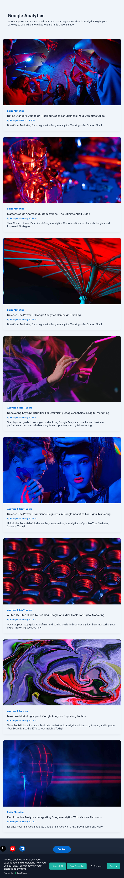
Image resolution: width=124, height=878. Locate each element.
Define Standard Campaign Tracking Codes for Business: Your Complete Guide (56, 115)
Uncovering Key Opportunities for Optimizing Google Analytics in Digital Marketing (58, 412)
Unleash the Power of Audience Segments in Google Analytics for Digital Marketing (59, 514)
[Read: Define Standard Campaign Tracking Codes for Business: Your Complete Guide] (62, 72)
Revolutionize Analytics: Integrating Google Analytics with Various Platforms (54, 817)
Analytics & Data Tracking (19, 408)
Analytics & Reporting (17, 711)
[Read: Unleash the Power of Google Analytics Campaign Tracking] (62, 271)
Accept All (57, 866)
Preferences (97, 866)
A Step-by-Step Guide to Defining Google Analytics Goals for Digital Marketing (55, 615)
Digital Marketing (15, 111)
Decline (114, 866)
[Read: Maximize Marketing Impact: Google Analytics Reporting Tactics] (62, 672)
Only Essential (77, 866)
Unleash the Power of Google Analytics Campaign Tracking (44, 315)
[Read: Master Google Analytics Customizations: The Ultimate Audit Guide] (62, 170)
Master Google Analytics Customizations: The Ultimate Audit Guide (48, 213)
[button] (62, 849)
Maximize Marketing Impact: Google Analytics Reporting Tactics (46, 716)
